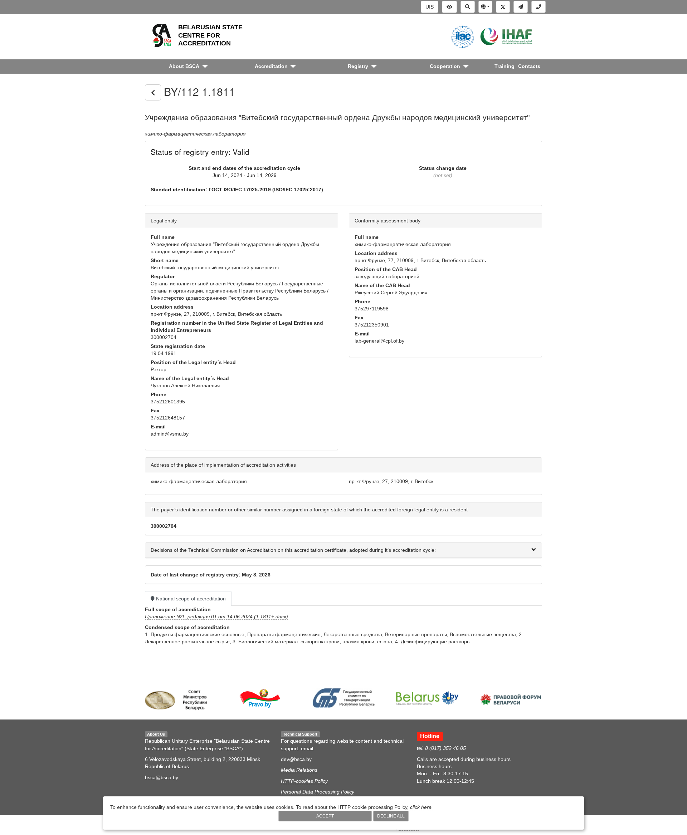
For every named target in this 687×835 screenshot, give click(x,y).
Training (504, 66)
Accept (325, 816)
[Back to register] (153, 92)
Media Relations (299, 770)
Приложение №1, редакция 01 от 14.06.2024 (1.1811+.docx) (216, 616)
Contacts (529, 66)
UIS (429, 7)
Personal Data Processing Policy (317, 792)
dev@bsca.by (296, 759)
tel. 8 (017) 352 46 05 (441, 748)
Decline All (391, 816)
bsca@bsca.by (161, 777)
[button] (485, 7)
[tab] (343, 550)
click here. (421, 807)
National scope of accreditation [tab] (190, 598)
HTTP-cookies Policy (304, 781)
